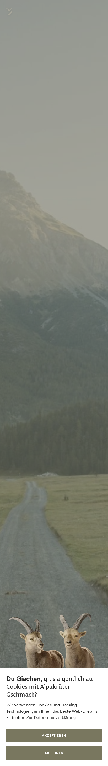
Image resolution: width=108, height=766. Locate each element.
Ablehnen (54, 753)
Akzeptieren (54, 736)
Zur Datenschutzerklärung (51, 717)
